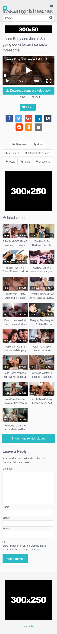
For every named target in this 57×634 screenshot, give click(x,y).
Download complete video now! (30, 90)
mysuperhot (28, 626)
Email (6, 517)
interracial (13, 153)
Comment (8, 468)
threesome (44, 161)
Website (7, 528)
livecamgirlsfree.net (28, 9)
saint (26, 161)
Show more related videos (28, 438)
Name (6, 507)
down (40, 144)
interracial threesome (39, 153)
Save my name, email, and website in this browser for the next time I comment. (24, 547)
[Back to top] (51, 627)
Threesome (21, 144)
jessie (11, 161)
